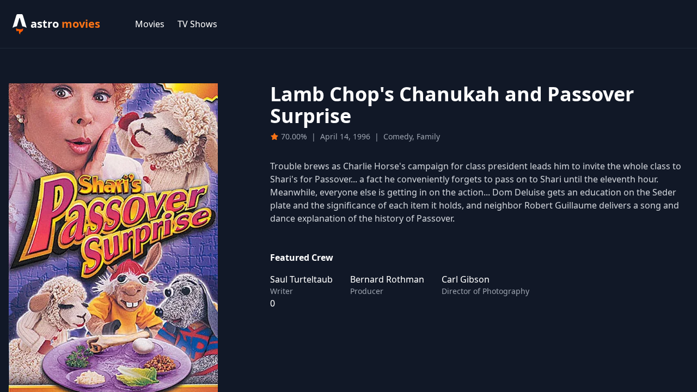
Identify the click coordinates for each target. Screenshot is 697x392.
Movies (149, 24)
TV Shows (197, 24)
